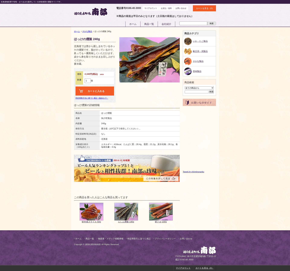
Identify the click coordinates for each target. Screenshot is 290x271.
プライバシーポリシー (165, 238)
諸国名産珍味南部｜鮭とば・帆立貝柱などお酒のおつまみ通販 (90, 12)
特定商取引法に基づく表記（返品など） (92, 98)
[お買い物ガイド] (199, 105)
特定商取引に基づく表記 (139, 238)
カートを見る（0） (205, 8)
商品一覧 (149, 24)
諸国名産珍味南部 (191, 250)
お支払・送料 (166, 8)
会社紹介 (166, 24)
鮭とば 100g (161, 222)
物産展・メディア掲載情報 (110, 238)
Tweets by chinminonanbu (193, 172)
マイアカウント (150, 8)
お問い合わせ (181, 8)
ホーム (133, 24)
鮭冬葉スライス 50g (91, 222)
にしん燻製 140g (126, 222)
